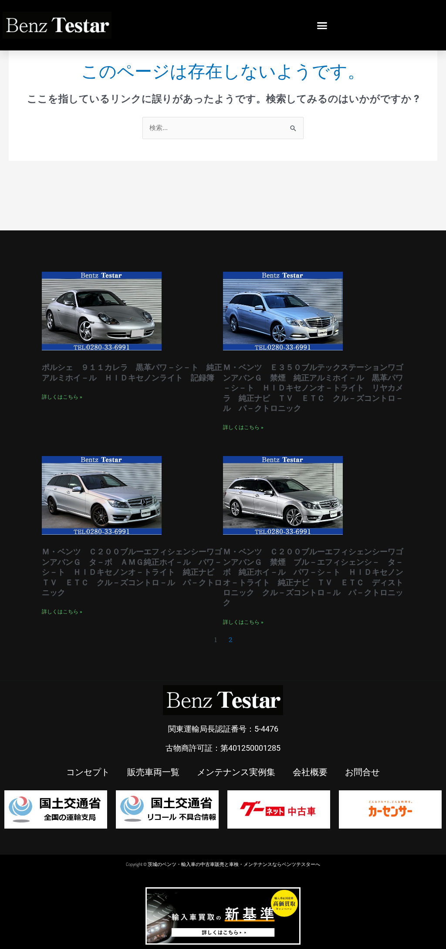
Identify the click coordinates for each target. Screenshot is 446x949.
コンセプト (88, 771)
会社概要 (310, 771)
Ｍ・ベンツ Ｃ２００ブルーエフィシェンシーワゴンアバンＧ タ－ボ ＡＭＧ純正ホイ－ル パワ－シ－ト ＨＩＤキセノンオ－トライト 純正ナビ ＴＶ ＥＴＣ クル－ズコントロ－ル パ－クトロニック (132, 572)
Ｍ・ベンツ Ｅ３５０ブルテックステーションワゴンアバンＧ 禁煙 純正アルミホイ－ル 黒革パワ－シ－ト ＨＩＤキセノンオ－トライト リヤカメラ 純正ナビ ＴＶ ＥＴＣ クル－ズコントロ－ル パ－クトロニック (313, 388)
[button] (322, 25)
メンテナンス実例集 (236, 771)
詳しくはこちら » (62, 397)
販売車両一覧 (153, 771)
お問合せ (362, 771)
